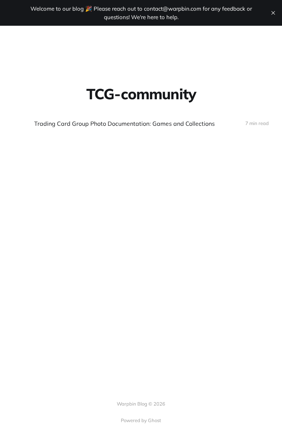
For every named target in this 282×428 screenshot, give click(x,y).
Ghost (154, 420)
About (111, 43)
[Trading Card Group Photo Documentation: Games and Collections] (141, 123)
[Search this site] (265, 44)
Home (85, 43)
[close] (273, 13)
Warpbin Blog (39, 44)
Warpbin (140, 43)
